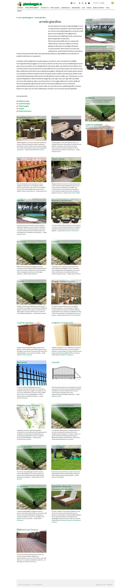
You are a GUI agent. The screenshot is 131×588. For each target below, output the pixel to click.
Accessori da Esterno (72, 230)
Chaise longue (23, 106)
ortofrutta (45, 7)
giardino (20, 7)
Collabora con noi (100, 584)
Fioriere (58, 151)
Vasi (45, 191)
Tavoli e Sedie (76, 193)
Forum (74, 3)
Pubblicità (109, 584)
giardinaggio (65, 7)
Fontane (78, 274)
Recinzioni (24, 398)
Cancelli (58, 396)
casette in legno (24, 104)
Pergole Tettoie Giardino (72, 315)
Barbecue (34, 274)
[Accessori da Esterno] (100, 57)
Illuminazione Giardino (66, 439)
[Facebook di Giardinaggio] (79, 3)
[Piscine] (100, 31)
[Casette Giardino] (100, 136)
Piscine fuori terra (24, 111)
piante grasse (54, 7)
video (107, 7)
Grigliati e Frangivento (67, 354)
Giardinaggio (60, 477)
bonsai (89, 7)
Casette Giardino (26, 354)
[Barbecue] (100, 109)
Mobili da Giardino (38, 149)
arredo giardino (98, 7)
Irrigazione (20, 520)
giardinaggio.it (27, 17)
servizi (19, 11)
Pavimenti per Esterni (30, 561)
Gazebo (21, 109)
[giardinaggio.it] (29, 4)
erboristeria (76, 7)
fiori (83, 7)
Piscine (23, 234)
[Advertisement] (37, 15)
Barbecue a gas (23, 101)
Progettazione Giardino (24, 439)
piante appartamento (32, 7)
